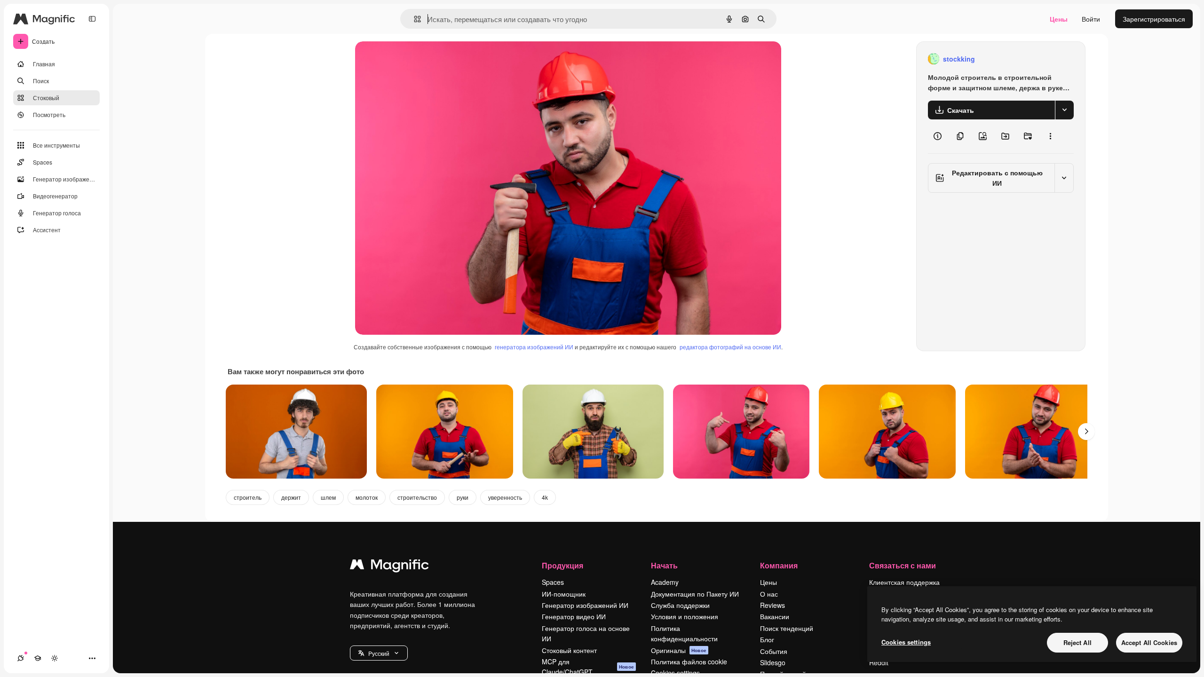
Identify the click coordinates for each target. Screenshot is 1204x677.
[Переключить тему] (54, 658)
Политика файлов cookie (689, 661)
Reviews (772, 605)
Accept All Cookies (1149, 642)
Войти (1091, 19)
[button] (379, 653)
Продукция (562, 565)
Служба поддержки (680, 605)
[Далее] (1086, 432)
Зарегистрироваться (1154, 19)
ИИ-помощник (564, 593)
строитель (247, 497)
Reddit (878, 662)
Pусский (378, 653)
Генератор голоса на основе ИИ (586, 633)
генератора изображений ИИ (534, 347)
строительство (417, 497)
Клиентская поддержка (904, 582)
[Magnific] (389, 566)
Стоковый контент (569, 650)
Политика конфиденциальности (684, 633)
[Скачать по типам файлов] (1064, 110)
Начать (664, 565)
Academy (665, 582)
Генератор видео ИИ (574, 616)
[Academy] (37, 658)
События (773, 651)
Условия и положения (684, 616)
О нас (769, 593)
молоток (367, 497)
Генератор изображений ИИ (585, 605)
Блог (767, 639)
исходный (418, 59)
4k (545, 497)
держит (291, 497)
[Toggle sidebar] (92, 18)
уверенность (505, 497)
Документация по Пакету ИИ (695, 593)
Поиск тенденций (786, 628)
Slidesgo (772, 662)
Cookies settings (906, 642)
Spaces (553, 582)
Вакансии (774, 616)
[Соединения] (20, 658)
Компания (779, 565)
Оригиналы (678, 650)
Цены (1059, 19)
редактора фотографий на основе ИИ (730, 347)
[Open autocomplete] (414, 19)
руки (462, 497)
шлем (328, 497)
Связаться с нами (902, 565)
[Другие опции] (1050, 136)
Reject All (1077, 642)
